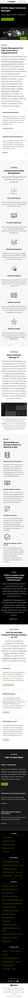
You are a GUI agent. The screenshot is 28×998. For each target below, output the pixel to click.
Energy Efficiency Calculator (10, 910)
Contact (14, 994)
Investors (5, 954)
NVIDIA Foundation (7, 962)
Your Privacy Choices (18, 988)
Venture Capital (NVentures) (10, 958)
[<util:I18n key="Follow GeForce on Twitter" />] (14, 981)
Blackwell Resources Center (10, 889)
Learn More (6, 739)
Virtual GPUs (6, 851)
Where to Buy (6, 941)
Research (18, 962)
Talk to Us (4, 784)
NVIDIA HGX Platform (8, 844)
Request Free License (8, 684)
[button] (20, 2)
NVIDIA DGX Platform (8, 841)
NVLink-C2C (19, 872)
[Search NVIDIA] (4, 1)
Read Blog (5, 152)
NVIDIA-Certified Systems (9, 924)
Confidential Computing (9, 869)
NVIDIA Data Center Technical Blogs (12, 934)
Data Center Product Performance (12, 903)
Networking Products (8, 848)
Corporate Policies (8, 992)
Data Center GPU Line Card (10, 896)
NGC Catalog (6, 921)
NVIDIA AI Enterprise (13, 337)
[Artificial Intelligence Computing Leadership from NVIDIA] (11, 1)
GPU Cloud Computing (8, 914)
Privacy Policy (7, 988)
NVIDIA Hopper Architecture (10, 865)
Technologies (6, 969)
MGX (22, 865)
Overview (3, 38)
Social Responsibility (8, 965)
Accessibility (19, 990)
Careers (14, 969)
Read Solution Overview (8, 128)
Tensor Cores (18, 876)
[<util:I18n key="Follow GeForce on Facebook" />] (8, 981)
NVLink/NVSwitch (7, 876)
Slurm (18, 253)
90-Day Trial (6, 712)
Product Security (19, 992)
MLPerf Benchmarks (8, 917)
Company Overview (15, 951)
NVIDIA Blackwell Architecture (11, 862)
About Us (5, 951)
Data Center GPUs (7, 837)
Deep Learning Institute (9, 907)
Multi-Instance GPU (8, 872)
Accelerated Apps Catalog (10, 886)
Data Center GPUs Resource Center (12, 900)
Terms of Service (9, 990)
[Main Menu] (2, 2)
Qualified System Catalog (9, 937)
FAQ (22, 680)
